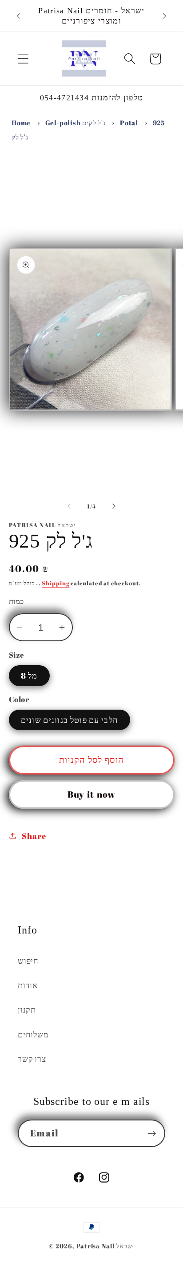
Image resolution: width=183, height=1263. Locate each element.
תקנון (27, 1009)
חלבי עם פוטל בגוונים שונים (70, 720)
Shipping (55, 583)
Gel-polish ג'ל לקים (75, 122)
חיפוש (28, 960)
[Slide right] (114, 506)
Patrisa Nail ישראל (105, 1246)
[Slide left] (69, 506)
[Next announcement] (165, 16)
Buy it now (92, 794)
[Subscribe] (151, 1134)
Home (21, 122)
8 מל (29, 675)
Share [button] (34, 835)
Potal (129, 122)
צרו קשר (32, 1058)
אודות (28, 985)
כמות (16, 601)
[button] (23, 58)
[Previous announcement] (18, 16)
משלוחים (33, 1034)
